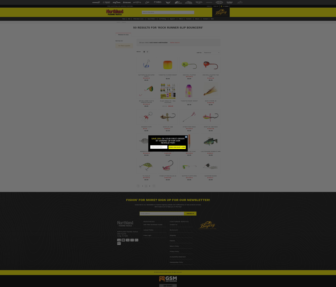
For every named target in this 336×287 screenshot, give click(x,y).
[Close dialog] (186, 137)
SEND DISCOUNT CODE (177, 147)
